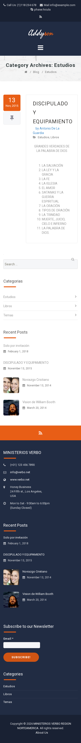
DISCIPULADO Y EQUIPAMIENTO (26, 362)
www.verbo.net (19, 479)
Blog (36, 72)
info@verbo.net (20, 472)
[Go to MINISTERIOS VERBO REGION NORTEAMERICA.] (26, 72)
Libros (55, 137)
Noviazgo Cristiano (35, 379)
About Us (42, 732)
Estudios (43, 137)
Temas (8, 315)
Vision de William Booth (38, 402)
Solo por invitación (16, 345)
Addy (40, 33)
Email (8, 638)
